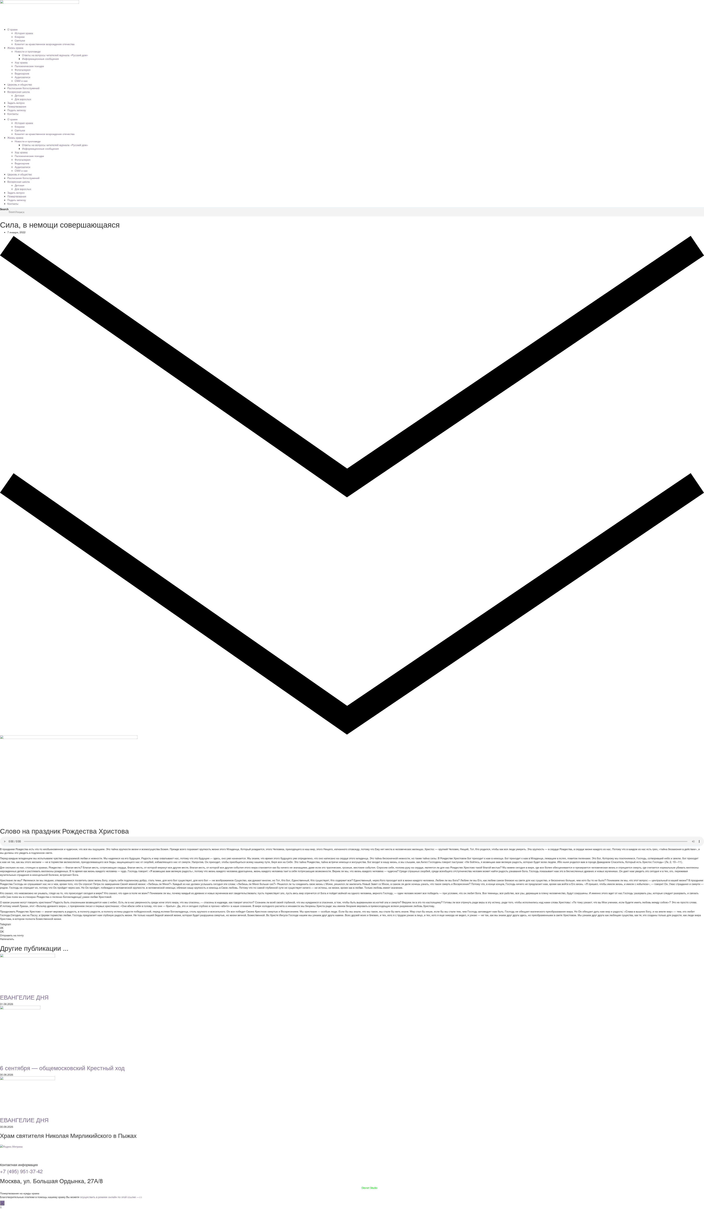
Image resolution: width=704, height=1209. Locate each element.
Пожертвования (16, 106)
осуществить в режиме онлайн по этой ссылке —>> (111, 1197)
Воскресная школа (18, 92)
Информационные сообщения (40, 59)
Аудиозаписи (22, 77)
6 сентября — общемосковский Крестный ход (62, 1067)
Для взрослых (23, 99)
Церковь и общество (19, 84)
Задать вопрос (16, 103)
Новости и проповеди (28, 51)
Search (4, 209)
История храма (24, 33)
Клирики (20, 37)
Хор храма (21, 62)
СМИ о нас (21, 81)
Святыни (20, 40)
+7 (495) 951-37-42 (21, 1171)
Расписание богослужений (23, 88)
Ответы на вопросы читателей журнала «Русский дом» (55, 55)
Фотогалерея (22, 70)
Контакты (12, 114)
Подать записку (16, 110)
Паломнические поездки (29, 66)
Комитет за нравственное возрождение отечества (44, 44)
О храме (12, 29)
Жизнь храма (15, 48)
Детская (19, 95)
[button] (352, 924)
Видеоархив (22, 73)
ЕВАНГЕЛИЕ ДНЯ (24, 997)
